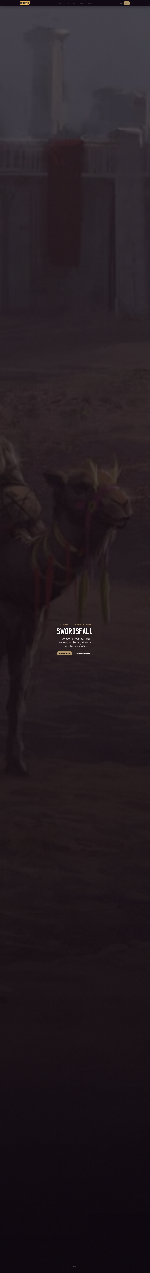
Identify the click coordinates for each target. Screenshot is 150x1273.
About (90, 3)
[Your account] (120, 3)
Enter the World (64, 653)
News (82, 3)
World (59, 3)
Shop (74, 3)
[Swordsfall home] (24, 3)
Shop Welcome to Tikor (83, 653)
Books (67, 3)
